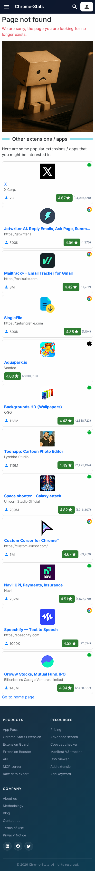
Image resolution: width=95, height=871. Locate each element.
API (5, 759)
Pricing (55, 730)
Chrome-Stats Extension (22, 737)
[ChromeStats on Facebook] (18, 846)
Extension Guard (15, 744)
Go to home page (18, 697)
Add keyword (60, 774)
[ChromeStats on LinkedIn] (7, 846)
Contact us (11, 821)
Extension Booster (17, 752)
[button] (6, 6)
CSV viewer (59, 759)
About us (10, 798)
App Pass (10, 730)
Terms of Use (13, 828)
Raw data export (16, 774)
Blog (6, 813)
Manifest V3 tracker (66, 752)
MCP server (12, 767)
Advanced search (64, 737)
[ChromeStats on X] (28, 846)
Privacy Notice (14, 835)
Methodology (13, 806)
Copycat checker (63, 744)
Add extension (61, 767)
